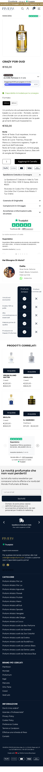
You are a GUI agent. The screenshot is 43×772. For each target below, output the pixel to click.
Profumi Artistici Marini (11, 601)
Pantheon (6, 667)
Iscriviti (21, 498)
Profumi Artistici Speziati (12, 609)
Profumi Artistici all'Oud (12, 605)
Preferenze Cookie (10, 724)
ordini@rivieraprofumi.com (13, 558)
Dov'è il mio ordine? (10, 708)
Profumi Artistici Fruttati (12, 597)
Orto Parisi (6, 687)
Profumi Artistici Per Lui (12, 585)
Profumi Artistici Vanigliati (13, 613)
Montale (5, 671)
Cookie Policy (8, 720)
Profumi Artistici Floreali (12, 593)
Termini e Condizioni (10, 728)
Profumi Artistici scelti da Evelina (16, 638)
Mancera (7, 16)
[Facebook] (8, 565)
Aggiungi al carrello (27, 161)
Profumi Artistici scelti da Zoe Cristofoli (18, 634)
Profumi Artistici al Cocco (12, 621)
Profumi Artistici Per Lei (12, 581)
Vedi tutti (6, 695)
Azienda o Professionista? (13, 712)
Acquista (11, 371)
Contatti (5, 736)
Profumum (7, 675)
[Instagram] (3, 565)
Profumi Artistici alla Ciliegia (13, 617)
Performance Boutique (27, 753)
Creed (4, 691)
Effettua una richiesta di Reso (14, 732)
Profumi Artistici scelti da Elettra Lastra (18, 650)
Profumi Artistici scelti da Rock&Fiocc (17, 642)
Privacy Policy (8, 716)
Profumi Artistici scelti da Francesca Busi (19, 654)
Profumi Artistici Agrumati (13, 589)
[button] (3, 522)
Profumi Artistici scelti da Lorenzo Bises (18, 646)
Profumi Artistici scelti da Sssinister (16, 630)
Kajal (4, 679)
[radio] (6, 103)
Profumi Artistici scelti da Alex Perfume (18, 625)
